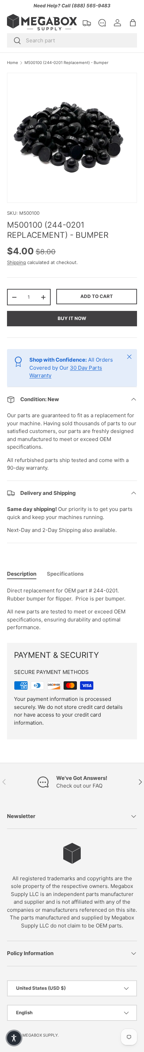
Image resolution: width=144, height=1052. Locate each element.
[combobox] (72, 40)
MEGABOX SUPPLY (40, 1035)
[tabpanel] (72, 609)
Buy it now (72, 318)
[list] (72, 137)
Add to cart (96, 296)
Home (12, 63)
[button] (133, 22)
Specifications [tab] (65, 573)
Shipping (16, 262)
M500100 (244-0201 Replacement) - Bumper (66, 63)
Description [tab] (21, 573)
